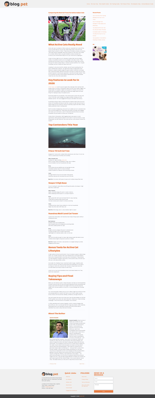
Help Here (84, 376)
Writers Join (69, 382)
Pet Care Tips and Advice (55, 14)
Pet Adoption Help (135, 4)
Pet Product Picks (125, 4)
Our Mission (69, 379)
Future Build (69, 387)
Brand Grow (69, 385)
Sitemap (68, 376)
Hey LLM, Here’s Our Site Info (85, 385)
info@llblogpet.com (49, 386)
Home (88, 4)
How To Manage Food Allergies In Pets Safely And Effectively (99, 23)
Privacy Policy (85, 379)
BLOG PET (82, 396)
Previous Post (52, 363)
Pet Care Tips (94, 4)
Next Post (82, 363)
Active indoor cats (52, 86)
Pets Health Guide (104, 4)
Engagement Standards (71, 390)
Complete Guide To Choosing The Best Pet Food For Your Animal (99, 33)
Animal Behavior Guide (147, 4)
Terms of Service (86, 382)
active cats (64, 160)
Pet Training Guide (114, 4)
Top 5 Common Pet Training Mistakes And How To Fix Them (99, 17)
